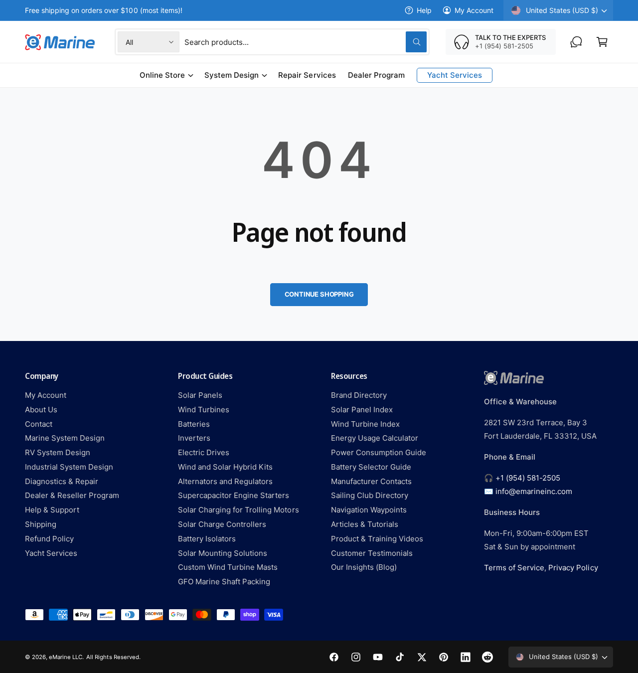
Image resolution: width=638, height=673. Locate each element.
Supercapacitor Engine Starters (233, 495)
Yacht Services (51, 553)
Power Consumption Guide (378, 452)
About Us (41, 409)
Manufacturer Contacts (371, 481)
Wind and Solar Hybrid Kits (225, 467)
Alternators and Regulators (225, 481)
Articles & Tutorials (364, 524)
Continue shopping (319, 294)
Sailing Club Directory (369, 495)
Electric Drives (203, 452)
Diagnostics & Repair (61, 481)
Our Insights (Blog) (364, 567)
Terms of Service (514, 567)
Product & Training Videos (377, 538)
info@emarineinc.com (533, 491)
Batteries (194, 424)
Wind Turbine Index (365, 424)
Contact (38, 424)
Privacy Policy (573, 567)
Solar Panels (200, 395)
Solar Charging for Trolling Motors (238, 509)
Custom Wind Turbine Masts (228, 567)
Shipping (40, 524)
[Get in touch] (576, 42)
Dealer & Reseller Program (72, 495)
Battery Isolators (207, 538)
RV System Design (57, 452)
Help (424, 10)
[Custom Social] (487, 657)
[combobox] (305, 42)
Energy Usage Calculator (374, 438)
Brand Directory (359, 395)
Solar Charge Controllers (222, 524)
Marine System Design (65, 438)
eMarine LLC (65, 657)
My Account (474, 10)
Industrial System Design (69, 467)
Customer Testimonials (372, 553)
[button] (602, 42)
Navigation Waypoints (369, 509)
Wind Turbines (203, 409)
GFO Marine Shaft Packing (224, 581)
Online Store (162, 75)
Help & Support (52, 509)
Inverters (194, 438)
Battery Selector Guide (371, 467)
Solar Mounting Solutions (222, 553)
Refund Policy (49, 538)
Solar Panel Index (362, 409)
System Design (231, 75)
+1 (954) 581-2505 (527, 478)
